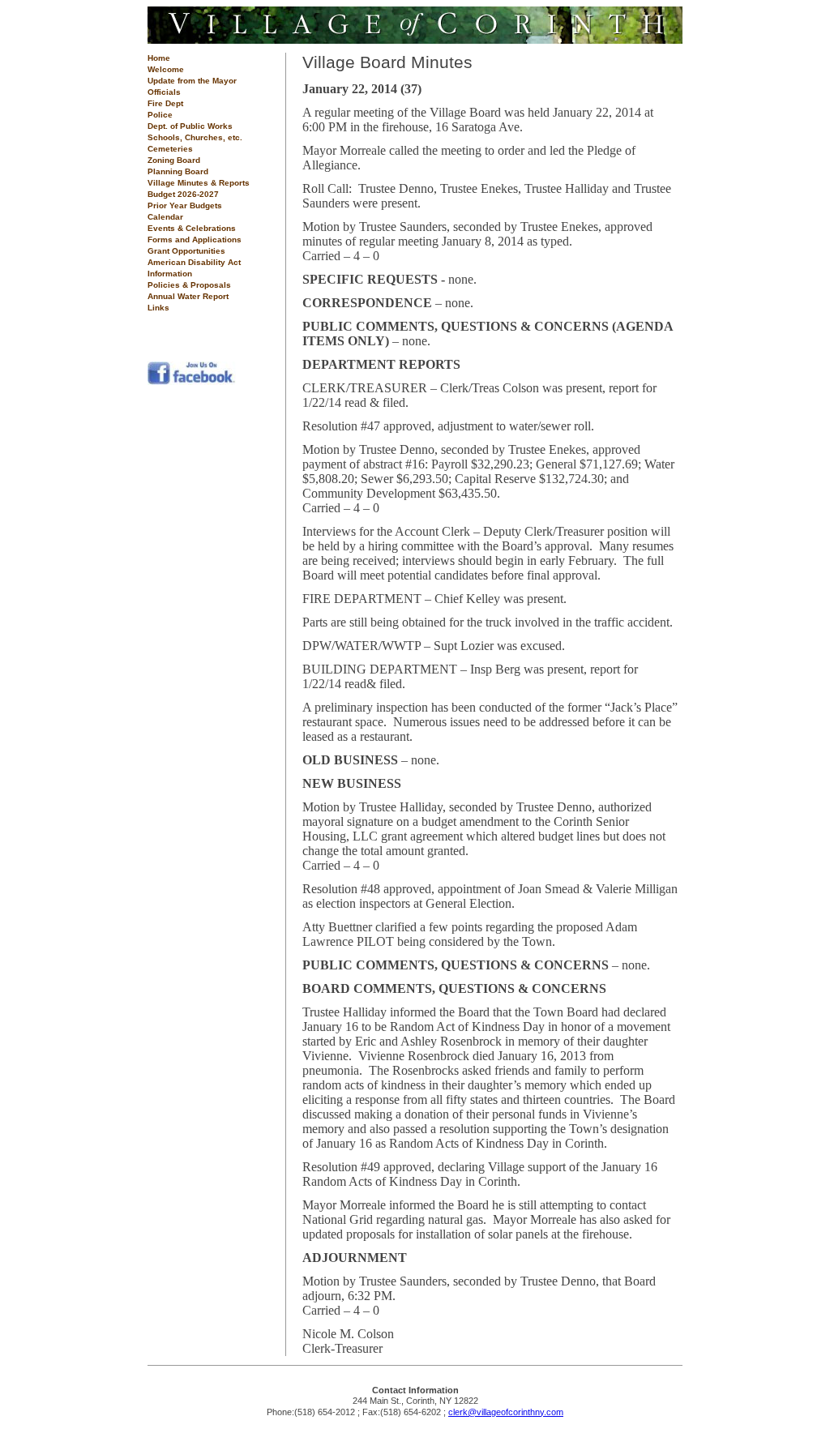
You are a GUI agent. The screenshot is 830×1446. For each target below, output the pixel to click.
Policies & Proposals (189, 284)
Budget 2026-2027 (183, 194)
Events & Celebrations (192, 228)
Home (159, 57)
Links (158, 307)
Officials (164, 92)
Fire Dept (165, 103)
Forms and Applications (195, 239)
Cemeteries (170, 148)
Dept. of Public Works (190, 126)
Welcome (166, 69)
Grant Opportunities (186, 250)
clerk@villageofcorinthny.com (505, 1412)
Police (160, 114)
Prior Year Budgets (185, 205)
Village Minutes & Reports (199, 182)
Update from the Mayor (192, 80)
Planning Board (178, 171)
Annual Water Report (188, 296)
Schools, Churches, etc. (195, 137)
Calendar (165, 216)
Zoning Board (174, 160)
